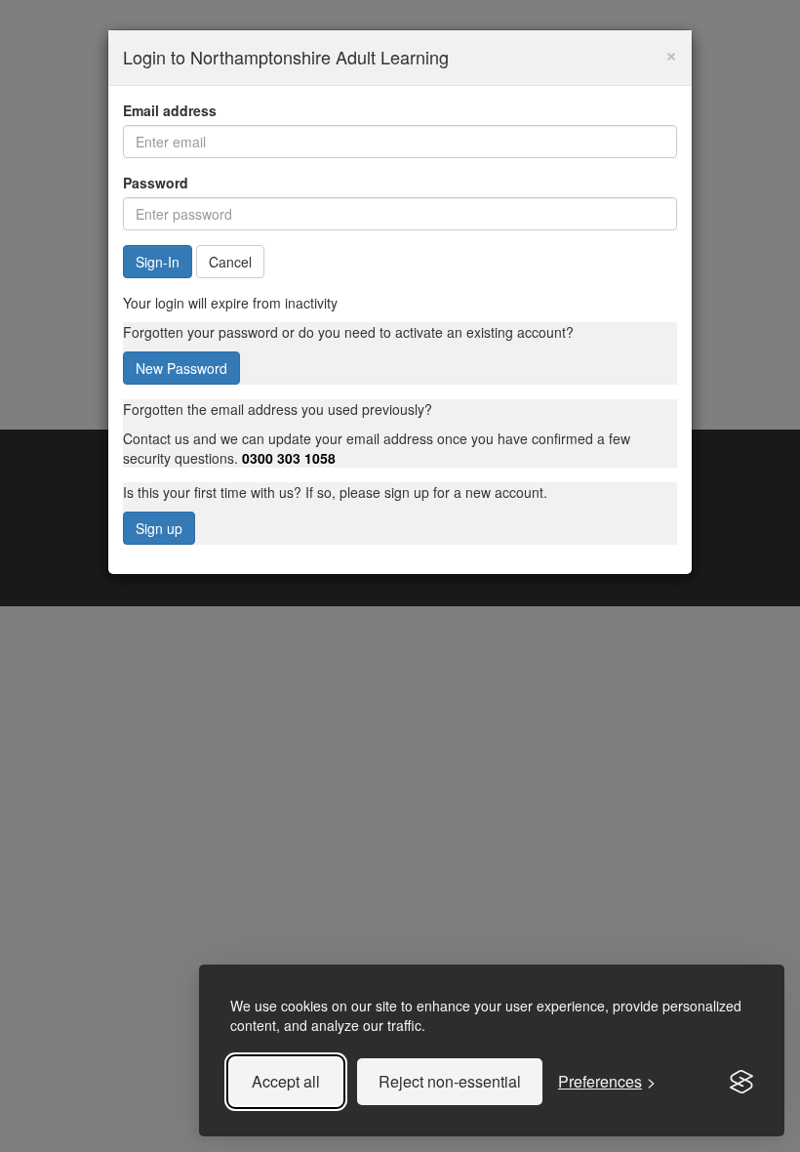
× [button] (671, 53)
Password (155, 182)
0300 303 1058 (289, 458)
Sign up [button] (159, 528)
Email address (170, 110)
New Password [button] (181, 368)
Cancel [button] (230, 261)
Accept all (286, 1081)
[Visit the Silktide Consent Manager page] (741, 1081)
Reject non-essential (450, 1081)
